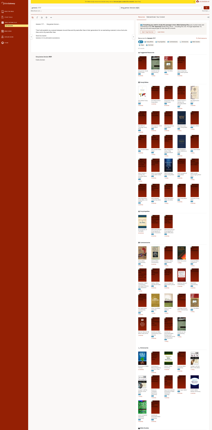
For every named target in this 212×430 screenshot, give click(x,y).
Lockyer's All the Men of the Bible (195, 366)
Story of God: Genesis (168, 309)
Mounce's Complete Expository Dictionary (154, 392)
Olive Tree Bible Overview (155, 309)
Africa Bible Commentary (141, 261)
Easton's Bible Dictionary (168, 366)
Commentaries (145, 242)
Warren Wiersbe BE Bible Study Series (143, 332)
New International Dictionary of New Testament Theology (169, 392)
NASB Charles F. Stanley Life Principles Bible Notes (181, 103)
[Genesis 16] (31, 36)
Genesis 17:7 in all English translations (48, 38)
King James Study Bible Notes (143, 71)
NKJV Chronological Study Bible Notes (156, 173)
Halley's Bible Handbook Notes (155, 283)
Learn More (161, 32)
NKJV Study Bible (182, 198)
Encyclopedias (145, 211)
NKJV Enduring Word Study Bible (169, 173)
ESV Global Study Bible (143, 101)
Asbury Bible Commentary (154, 261)
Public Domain (40, 60)
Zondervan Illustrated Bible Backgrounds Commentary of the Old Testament (169, 335)
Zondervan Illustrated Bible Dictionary (155, 416)
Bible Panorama (181, 261)
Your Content (161, 17)
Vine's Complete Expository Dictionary (142, 416)
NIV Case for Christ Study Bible (156, 126)
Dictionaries (144, 348)
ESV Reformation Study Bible (155, 101)
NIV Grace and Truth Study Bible (182, 126)
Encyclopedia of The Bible (142, 230)
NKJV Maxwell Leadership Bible (156, 199)
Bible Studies (144, 428)
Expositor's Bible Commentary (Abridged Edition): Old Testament (143, 285)
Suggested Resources (147, 52)
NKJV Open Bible (182, 390)
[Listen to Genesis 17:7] (51, 17)
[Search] (206, 7)
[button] (202, 1)
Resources (141, 17)
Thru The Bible (168, 71)
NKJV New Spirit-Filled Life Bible (169, 199)
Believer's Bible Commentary (168, 261)
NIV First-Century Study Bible (169, 126)
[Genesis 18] (133, 36)
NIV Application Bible (195, 101)
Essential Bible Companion (195, 261)
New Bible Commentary (194, 283)
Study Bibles (144, 82)
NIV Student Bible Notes (156, 150)
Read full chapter (41, 35)
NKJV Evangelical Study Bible (182, 173)
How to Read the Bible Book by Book (182, 71)
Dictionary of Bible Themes (143, 366)
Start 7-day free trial (147, 32)
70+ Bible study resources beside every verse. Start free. (113, 1)
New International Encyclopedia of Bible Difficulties (169, 231)
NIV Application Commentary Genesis (142, 310)
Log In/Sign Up (204, 1)
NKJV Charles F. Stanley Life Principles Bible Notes (142, 175)
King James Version (42, 57)
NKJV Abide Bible (195, 149)
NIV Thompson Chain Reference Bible (182, 151)
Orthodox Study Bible (195, 199)
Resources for (146, 38)
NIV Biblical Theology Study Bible (142, 127)
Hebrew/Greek (151, 17)
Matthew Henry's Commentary (182, 283)
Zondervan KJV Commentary (155, 71)
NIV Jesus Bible (195, 126)
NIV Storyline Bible (143, 149)
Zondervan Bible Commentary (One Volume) (156, 333)
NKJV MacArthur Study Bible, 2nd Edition (142, 200)
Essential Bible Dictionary (181, 366)
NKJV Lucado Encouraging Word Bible (196, 174)
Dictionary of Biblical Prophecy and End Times (156, 367)
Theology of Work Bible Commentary (182, 309)
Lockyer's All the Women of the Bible (142, 391)
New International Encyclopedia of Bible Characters (156, 231)
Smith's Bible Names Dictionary (195, 390)
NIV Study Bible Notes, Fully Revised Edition (168, 151)
